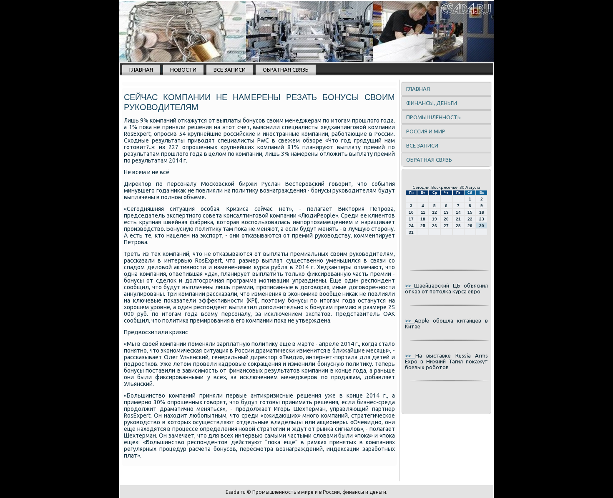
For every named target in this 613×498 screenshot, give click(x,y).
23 (481, 219)
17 (411, 219)
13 (446, 212)
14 (458, 212)
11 (423, 212)
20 (446, 219)
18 (422, 219)
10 (411, 212)
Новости (183, 70)
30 (481, 225)
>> (409, 285)
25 (422, 225)
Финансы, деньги (431, 103)
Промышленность (433, 117)
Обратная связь (286, 70)
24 (411, 225)
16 (481, 212)
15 (469, 212)
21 (458, 219)
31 (411, 232)
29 (469, 225)
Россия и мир (425, 131)
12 (434, 212)
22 (469, 219)
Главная (141, 70)
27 (446, 225)
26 (434, 225)
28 (458, 225)
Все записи (230, 70)
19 (434, 219)
